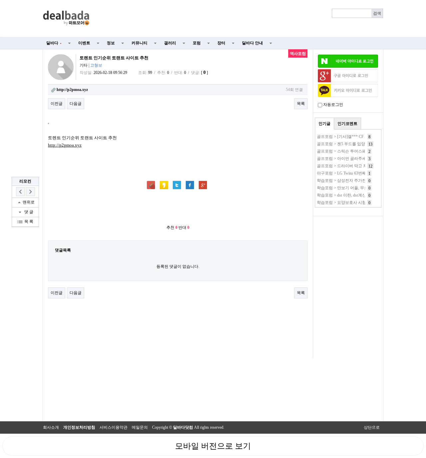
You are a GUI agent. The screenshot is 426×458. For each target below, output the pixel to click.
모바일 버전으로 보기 (213, 446)
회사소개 (51, 427)
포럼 (197, 43)
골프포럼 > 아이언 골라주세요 (343, 158)
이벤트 (84, 43)
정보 (111, 43)
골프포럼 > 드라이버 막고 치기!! (345, 166)
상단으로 (372, 427)
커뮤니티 (139, 43)
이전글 (57, 103)
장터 (221, 43)
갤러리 (170, 43)
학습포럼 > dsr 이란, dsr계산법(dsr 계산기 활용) (358, 195)
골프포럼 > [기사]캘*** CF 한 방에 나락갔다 (356, 136)
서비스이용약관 (113, 427)
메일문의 (140, 427)
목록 (301, 103)
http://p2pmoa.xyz (65, 145)
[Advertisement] (240, 19)
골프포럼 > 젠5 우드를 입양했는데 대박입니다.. (358, 144)
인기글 (324, 123)
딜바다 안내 (252, 43)
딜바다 (54, 43)
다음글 (76, 103)
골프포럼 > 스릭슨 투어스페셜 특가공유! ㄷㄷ (357, 151)
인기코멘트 (347, 123)
